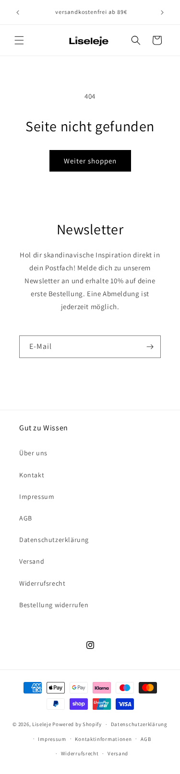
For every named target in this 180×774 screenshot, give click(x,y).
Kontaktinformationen (103, 739)
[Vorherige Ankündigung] (17, 12)
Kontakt (31, 475)
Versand (31, 561)
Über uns (33, 453)
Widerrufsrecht (42, 583)
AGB (25, 518)
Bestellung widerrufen (54, 605)
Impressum (36, 496)
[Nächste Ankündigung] (162, 12)
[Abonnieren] (149, 346)
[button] (19, 40)
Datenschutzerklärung (54, 539)
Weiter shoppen (90, 160)
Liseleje (41, 724)
